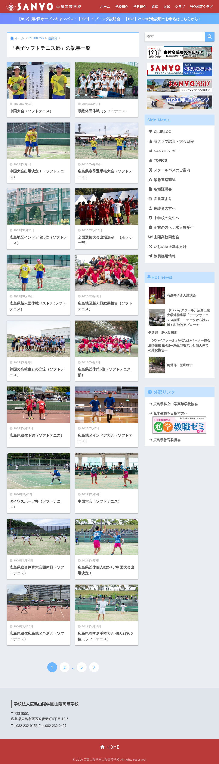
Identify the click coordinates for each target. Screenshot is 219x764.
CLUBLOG (162, 132)
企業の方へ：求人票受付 (173, 227)
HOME (112, 747)
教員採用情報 (164, 256)
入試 (166, 6)
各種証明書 (162, 189)
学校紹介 (121, 6)
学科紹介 (139, 6)
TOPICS (160, 160)
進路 (155, 6)
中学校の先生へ (166, 218)
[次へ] (94, 667)
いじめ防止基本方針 (169, 247)
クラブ (180, 6)
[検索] (210, 37)
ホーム (105, 6)
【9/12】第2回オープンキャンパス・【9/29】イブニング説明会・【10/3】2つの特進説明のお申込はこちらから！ (109, 19)
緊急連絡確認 (164, 180)
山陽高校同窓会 (166, 237)
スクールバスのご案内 (171, 170)
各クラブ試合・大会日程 (173, 141)
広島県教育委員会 (166, 440)
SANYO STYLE (166, 151)
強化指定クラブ (201, 6)
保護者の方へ (164, 208)
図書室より (162, 199)
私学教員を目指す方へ (170, 413)
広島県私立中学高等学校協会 (175, 404)
